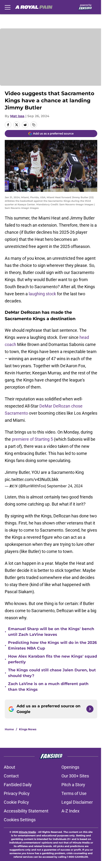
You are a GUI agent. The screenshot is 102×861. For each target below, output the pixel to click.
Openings (70, 767)
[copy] (33, 124)
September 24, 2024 (65, 486)
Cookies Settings (20, 819)
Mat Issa (17, 116)
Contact (11, 775)
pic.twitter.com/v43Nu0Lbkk (31, 479)
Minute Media (27, 832)
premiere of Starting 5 (32, 439)
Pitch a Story (73, 784)
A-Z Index (70, 810)
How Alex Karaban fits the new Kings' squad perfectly (52, 659)
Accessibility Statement (26, 810)
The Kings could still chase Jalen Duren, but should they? (52, 673)
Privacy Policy (17, 793)
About (9, 767)
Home (9, 729)
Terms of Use (74, 793)
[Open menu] (7, 7)
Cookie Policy (16, 802)
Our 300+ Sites (75, 775)
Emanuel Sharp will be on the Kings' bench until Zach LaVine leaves (51, 632)
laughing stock (42, 293)
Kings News (27, 729)
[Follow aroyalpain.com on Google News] (89, 709)
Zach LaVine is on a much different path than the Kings (48, 687)
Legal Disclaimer (77, 802)
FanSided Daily (18, 784)
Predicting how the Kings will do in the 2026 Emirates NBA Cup (52, 645)
